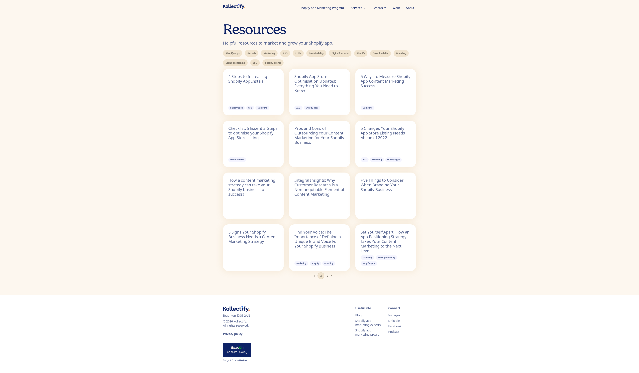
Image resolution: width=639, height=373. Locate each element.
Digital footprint (340, 53)
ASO (285, 53)
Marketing (269, 53)
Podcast (393, 332)
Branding (401, 53)
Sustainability (316, 53)
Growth (251, 53)
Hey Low (243, 360)
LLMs (298, 53)
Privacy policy (232, 334)
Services (357, 8)
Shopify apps (232, 53)
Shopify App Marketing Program (322, 8)
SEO (255, 62)
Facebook (394, 326)
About (410, 8)
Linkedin (394, 321)
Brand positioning (235, 62)
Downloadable (380, 53)
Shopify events (273, 62)
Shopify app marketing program (368, 332)
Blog (358, 315)
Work (396, 8)
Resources (380, 8)
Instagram (395, 315)
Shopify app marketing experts (368, 323)
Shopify (361, 53)
